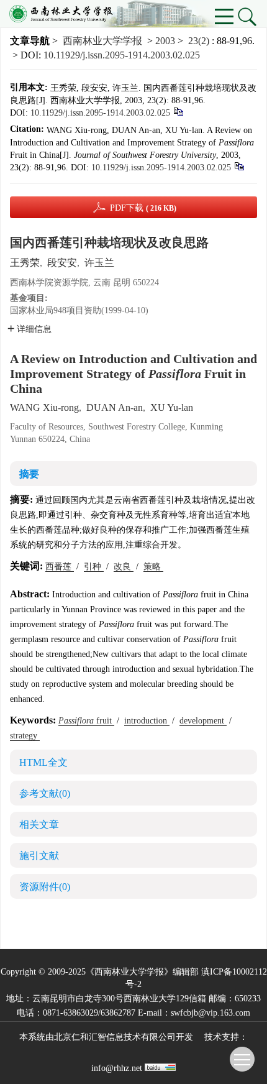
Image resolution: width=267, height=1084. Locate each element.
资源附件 (44, 886)
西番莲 (59, 566)
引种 (94, 566)
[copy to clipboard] (239, 165)
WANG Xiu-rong (44, 407)
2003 (165, 40)
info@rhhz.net (116, 1068)
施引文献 (39, 855)
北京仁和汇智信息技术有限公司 (115, 1037)
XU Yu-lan (171, 407)
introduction (147, 720)
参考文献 (44, 793)
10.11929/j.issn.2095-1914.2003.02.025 (121, 55)
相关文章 (39, 824)
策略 (153, 566)
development (203, 720)
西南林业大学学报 (102, 40)
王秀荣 (25, 262)
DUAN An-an (114, 407)
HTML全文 (43, 762)
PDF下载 (143, 208)
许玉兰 (99, 262)
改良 (124, 566)
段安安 (62, 262)
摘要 (29, 474)
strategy (25, 735)
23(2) (200, 40)
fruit (86, 720)
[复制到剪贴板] (178, 111)
